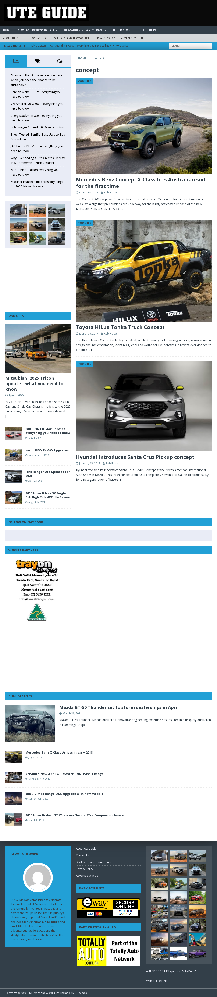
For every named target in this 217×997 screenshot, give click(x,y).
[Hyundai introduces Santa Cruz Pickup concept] (144, 406)
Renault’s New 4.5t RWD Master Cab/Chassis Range (64, 774)
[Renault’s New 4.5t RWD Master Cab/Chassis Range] (13, 777)
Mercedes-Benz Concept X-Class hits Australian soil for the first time (140, 182)
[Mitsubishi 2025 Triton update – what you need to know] (38, 348)
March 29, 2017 (88, 333)
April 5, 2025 (16, 395)
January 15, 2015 (89, 463)
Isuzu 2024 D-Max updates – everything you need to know (47, 431)
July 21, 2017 (35, 757)
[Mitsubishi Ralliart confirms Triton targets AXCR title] (197, 897)
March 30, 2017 (88, 192)
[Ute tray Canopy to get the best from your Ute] (178, 953)
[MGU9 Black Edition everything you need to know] (56, 238)
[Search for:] (190, 45)
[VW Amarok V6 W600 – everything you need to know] (56, 210)
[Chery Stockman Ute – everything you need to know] (18, 224)
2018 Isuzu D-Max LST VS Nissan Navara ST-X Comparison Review (74, 815)
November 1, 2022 (38, 455)
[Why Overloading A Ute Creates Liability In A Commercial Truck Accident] (37, 238)
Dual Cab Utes (20, 696)
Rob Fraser (111, 192)
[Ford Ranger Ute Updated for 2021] (13, 476)
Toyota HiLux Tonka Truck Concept (120, 327)
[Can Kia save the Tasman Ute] (159, 925)
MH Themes (79, 993)
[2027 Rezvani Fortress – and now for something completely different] (178, 911)
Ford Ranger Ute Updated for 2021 (47, 474)
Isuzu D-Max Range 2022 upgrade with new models (64, 794)
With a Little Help (156, 981)
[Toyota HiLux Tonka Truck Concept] (144, 271)
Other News (121, 30)
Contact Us (38, 38)
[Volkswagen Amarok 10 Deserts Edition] (37, 224)
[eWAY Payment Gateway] (108, 916)
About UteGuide (13, 38)
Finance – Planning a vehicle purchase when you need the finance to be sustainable (36, 80)
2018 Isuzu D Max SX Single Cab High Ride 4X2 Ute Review (48, 495)
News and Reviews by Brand (84, 30)
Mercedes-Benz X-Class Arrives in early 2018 (59, 752)
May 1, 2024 (34, 437)
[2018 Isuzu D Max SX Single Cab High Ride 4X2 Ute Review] (13, 497)
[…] (122, 209)
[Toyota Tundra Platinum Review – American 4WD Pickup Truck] (178, 925)
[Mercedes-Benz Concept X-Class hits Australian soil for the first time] (144, 126)
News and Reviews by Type (36, 30)
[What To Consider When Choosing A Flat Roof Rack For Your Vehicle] (159, 953)
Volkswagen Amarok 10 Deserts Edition (38, 127)
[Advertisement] (38, 280)
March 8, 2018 (36, 820)
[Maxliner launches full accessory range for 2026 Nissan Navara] (159, 897)
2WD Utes (16, 316)
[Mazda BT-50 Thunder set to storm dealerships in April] (30, 723)
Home (7, 30)
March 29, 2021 (72, 713)
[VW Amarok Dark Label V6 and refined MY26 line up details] (178, 939)
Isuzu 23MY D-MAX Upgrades (47, 450)
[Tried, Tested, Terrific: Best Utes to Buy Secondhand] (56, 224)
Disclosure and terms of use (70, 38)
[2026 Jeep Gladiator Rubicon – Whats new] (197, 953)
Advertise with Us (132, 38)
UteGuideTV (147, 30)
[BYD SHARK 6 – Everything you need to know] (197, 925)
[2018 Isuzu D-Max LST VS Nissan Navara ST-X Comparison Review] (13, 819)
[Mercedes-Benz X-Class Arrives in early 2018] (13, 757)
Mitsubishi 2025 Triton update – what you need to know (34, 383)
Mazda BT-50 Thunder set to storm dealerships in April (119, 707)
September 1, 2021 (39, 798)
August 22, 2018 (37, 502)
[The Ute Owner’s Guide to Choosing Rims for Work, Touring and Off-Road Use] (178, 897)
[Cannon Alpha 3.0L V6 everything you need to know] (37, 210)
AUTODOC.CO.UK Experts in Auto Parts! (171, 971)
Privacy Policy (105, 38)
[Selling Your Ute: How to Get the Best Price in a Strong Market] (159, 911)
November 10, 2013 (39, 778)
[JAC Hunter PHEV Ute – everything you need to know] (18, 238)
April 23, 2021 (35, 480)
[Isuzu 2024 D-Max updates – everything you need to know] (13, 433)
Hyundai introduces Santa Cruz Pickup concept (135, 456)
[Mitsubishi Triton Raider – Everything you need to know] (159, 939)
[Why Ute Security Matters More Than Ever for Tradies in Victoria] (197, 939)
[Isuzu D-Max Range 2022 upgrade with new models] (13, 798)
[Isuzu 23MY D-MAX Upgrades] (13, 455)
